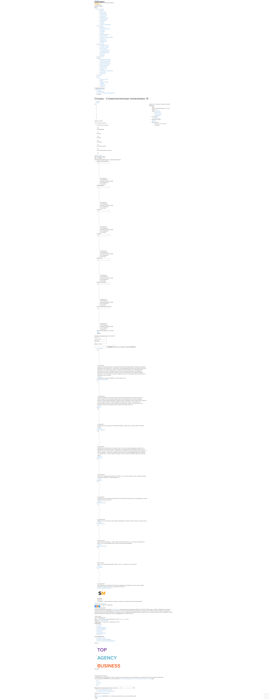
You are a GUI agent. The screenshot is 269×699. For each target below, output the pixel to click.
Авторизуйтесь (100, 378)
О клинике (98, 101)
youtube (99, 682)
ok (97, 684)
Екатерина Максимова (102, 379)
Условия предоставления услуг (143, 678)
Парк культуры (158, 114)
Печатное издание (101, 627)
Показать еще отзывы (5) (100, 603)
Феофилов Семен (101, 502)
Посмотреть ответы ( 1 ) (107, 588)
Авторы (99, 626)
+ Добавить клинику (99, 88)
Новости (102, 83)
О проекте (99, 624)
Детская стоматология (105, 63)
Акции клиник (100, 56)
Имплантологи (103, 35)
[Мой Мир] (99, 606)
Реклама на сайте (101, 638)
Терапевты (102, 31)
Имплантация (103, 13)
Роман (98, 407)
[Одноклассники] (97, 606)
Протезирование (104, 19)
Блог (98, 76)
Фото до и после (104, 79)
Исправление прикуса (105, 59)
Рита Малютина (101, 523)
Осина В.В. (99, 457)
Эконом (154, 121)
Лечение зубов (103, 14)
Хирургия (102, 21)
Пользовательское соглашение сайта (105, 691)
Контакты (99, 634)
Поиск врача (100, 26)
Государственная (156, 118)
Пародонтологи (103, 40)
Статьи (99, 58)
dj (97, 680)
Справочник (103, 84)
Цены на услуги (101, 44)
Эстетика (102, 23)
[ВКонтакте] (95, 606)
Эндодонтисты (103, 41)
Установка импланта (105, 49)
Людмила (99, 480)
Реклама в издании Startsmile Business (106, 640)
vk (97, 681)
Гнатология (102, 73)
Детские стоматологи (105, 28)
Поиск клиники (100, 9)
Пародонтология (104, 17)
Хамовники (157, 111)
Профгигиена (103, 20)
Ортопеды (102, 30)
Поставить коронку (104, 47)
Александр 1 (100, 348)
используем (99, 696)
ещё (98, 77)
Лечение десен (103, 68)
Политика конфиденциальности (127, 678)
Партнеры (99, 631)
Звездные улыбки (104, 82)
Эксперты (102, 86)
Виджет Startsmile (101, 633)
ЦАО (156, 109)
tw (97, 685)
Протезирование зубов (105, 61)
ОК (96, 698)
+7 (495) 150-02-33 (103, 620)
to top (96, 694)
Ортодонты (102, 27)
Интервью (99, 75)
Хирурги (102, 33)
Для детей (102, 54)
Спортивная (157, 115)
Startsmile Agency (106, 693)
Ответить (99, 376)
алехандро (99, 567)
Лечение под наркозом (105, 24)
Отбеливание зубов (104, 52)
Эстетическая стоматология (106, 70)
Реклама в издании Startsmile (104, 639)
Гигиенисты (102, 38)
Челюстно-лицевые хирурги (106, 37)
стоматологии (116, 609)
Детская (102, 10)
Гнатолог (102, 42)
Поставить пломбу (104, 45)
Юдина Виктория (101, 429)
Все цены (102, 55)
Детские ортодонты (104, 34)
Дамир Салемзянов (101, 546)
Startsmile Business (101, 629)
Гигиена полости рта (105, 62)
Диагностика (103, 12)
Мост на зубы (103, 48)
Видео (101, 80)
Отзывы (97, 102)
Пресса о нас (100, 630)
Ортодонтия (103, 16)
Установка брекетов (104, 51)
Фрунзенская (158, 112)
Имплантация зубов (104, 65)
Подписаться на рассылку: (101, 688)
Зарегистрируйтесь (110, 378)
